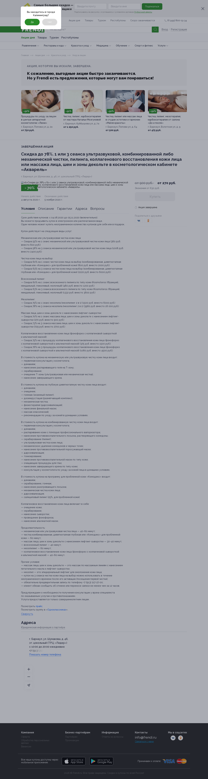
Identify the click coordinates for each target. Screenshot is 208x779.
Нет (50, 22)
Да (32, 22)
